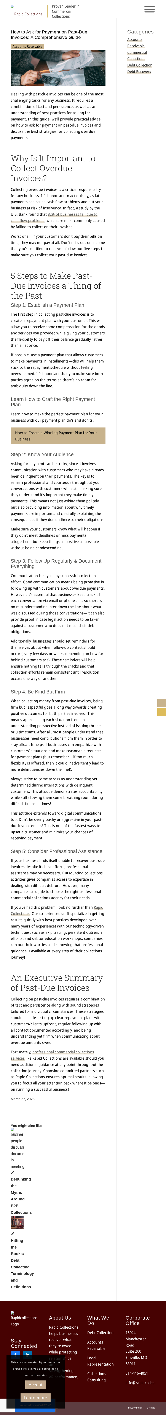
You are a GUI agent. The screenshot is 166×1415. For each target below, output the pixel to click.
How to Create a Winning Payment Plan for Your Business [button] (56, 436)
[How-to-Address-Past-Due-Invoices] (58, 84)
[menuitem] (135, 1408)
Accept (36, 1384)
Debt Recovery (139, 71)
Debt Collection (139, 65)
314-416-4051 (137, 1373)
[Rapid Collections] (26, 11)
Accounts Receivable (27, 46)
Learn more (35, 1397)
